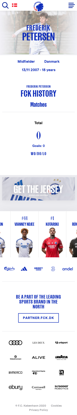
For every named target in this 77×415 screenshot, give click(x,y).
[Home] (38, 6)
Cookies (56, 405)
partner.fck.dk (38, 318)
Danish (15, 5)
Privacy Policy (38, 410)
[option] (52, 234)
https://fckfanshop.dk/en (25, 179)
